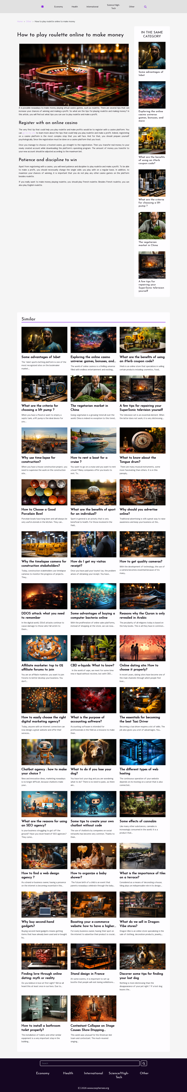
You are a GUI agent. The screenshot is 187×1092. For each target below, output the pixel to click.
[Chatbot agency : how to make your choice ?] (44, 751)
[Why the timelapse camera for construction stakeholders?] (44, 544)
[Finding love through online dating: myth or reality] (44, 956)
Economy (58, 6)
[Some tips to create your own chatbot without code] (93, 803)
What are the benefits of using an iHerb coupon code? (152, 160)
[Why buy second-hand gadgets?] (44, 904)
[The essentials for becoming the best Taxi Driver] (143, 699)
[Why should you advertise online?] (143, 492)
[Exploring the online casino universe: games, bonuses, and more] (152, 94)
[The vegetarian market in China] (152, 225)
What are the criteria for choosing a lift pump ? (151, 202)
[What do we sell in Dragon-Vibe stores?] (143, 904)
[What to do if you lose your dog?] (93, 751)
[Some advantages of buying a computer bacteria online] (93, 596)
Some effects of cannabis (138, 821)
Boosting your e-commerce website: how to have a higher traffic (92, 926)
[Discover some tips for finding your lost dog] (143, 956)
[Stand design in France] (93, 956)
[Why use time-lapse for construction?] (44, 440)
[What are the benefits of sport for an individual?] (93, 492)
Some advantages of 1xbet (40, 357)
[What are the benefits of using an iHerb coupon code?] (152, 140)
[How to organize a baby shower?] (93, 855)
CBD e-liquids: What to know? (92, 665)
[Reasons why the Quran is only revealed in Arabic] (143, 596)
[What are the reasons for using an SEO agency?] (44, 803)
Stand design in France (87, 973)
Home (20, 21)
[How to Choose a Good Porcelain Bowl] (44, 492)
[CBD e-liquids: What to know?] (93, 648)
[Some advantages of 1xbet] (152, 55)
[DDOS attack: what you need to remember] (44, 596)
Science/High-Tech (113, 6)
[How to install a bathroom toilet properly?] (44, 1008)
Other (131, 6)
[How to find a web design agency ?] (44, 855)
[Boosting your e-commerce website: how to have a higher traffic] (93, 904)
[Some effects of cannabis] (143, 803)
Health (75, 6)
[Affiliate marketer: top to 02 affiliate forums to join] (44, 648)
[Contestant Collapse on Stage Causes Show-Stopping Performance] (93, 1008)
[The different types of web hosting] (143, 751)
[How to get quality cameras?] (143, 544)
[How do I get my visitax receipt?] (93, 544)
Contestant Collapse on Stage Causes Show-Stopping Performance (92, 1030)
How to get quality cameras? (141, 561)
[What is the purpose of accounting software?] (93, 699)
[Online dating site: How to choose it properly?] (143, 648)
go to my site (29, 132)
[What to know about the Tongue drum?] (143, 440)
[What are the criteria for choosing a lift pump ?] (152, 182)
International (92, 6)
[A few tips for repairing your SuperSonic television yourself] (152, 264)
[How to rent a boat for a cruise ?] (93, 440)
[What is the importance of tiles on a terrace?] (143, 855)
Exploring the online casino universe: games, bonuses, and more (92, 361)
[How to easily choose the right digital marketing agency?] (44, 699)
